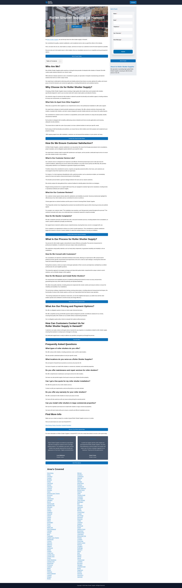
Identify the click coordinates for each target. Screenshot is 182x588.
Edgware (49, 546)
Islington (49, 577)
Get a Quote (76, 26)
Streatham (80, 474)
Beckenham (80, 531)
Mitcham (79, 473)
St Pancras (50, 565)
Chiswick (49, 488)
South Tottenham (81, 488)
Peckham (79, 485)
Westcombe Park (81, 536)
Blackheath (80, 525)
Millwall (79, 508)
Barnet (79, 480)
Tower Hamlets (81, 500)
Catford (79, 520)
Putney (49, 525)
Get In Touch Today (77, 56)
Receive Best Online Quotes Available (77, 234)
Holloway (49, 571)
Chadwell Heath (81, 566)
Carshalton (80, 497)
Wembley (49, 490)
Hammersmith (50, 503)
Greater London (81, 543)
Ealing (53, 425)
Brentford (68, 425)
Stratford (79, 524)
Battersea (49, 544)
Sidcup (79, 558)
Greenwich (80, 517)
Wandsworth (50, 539)
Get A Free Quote (77, 462)
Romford (79, 571)
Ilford (78, 553)
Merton (49, 568)
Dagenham (80, 570)
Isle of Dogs (80, 515)
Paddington (50, 536)
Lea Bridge (80, 498)
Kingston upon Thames (53, 537)
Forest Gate (80, 541)
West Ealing (49, 425)
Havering (79, 573)
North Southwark (51, 573)
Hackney (79, 491)
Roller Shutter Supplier (52, 39)
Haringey (79, 481)
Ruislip (49, 519)
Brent (48, 534)
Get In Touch (123, 60)
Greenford (58, 425)
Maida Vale (50, 527)
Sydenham (80, 507)
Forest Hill (80, 505)
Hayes (48, 491)
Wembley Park (51, 505)
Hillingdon (49, 500)
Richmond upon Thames (53, 493)
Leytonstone (80, 534)
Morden (49, 570)
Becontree (80, 563)
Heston (49, 481)
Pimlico (49, 558)
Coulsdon (79, 539)
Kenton (49, 508)
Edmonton (80, 519)
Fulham (49, 515)
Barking (79, 554)
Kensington (50, 522)
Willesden (49, 507)
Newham (79, 544)
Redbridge (80, 548)
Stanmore (49, 543)
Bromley (79, 510)
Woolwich (79, 549)
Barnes (49, 502)
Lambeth (49, 575)
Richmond (49, 495)
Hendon (49, 532)
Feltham (49, 510)
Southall (64, 425)
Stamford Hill (80, 486)
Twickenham (50, 498)
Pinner (49, 524)
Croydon (79, 514)
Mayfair (49, 549)
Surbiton (49, 551)
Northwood (50, 548)
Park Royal (50, 483)
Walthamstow (80, 532)
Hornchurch (80, 575)
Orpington (79, 565)
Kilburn (49, 520)
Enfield (79, 527)
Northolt (49, 485)
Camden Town (51, 554)
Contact (133, 2)
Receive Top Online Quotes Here (77, 301)
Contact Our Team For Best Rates (77, 138)
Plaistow (79, 537)
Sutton (79, 493)
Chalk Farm (50, 553)
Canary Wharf (80, 512)
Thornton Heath (81, 495)
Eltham (79, 551)
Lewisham (80, 522)
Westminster (50, 563)
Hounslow (49, 486)
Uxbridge (49, 531)
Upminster (80, 577)
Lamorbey (79, 561)
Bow (78, 503)
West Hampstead (51, 529)
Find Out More (76, 339)
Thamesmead (80, 560)
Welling (79, 556)
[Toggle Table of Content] (59, 61)
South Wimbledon (51, 560)
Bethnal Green (81, 490)
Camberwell (80, 476)
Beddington (80, 502)
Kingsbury (49, 512)
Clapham (49, 566)
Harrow (49, 497)
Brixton (49, 578)
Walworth (79, 478)
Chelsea (49, 541)
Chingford (79, 546)
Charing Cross (51, 561)
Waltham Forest (81, 529)
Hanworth (49, 514)
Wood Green (80, 483)
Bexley (79, 568)
